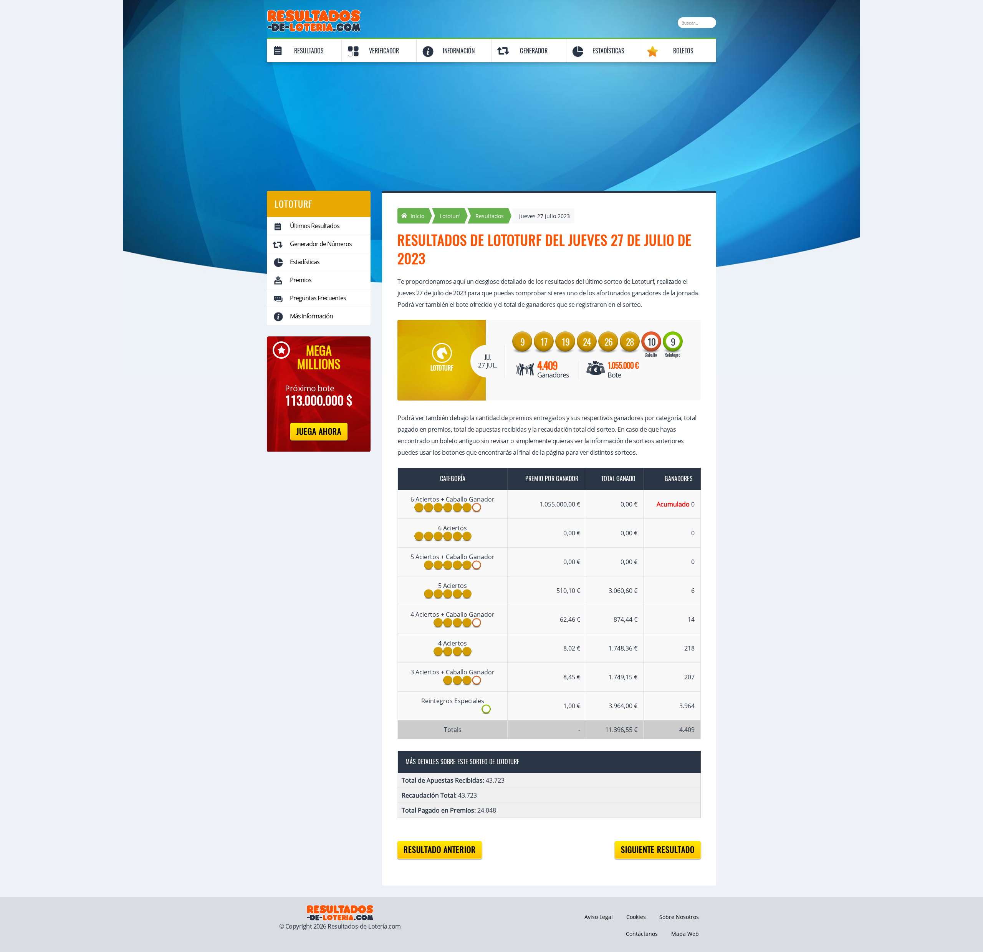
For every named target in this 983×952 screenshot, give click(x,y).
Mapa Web (685, 933)
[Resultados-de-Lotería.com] (314, 14)
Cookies (636, 917)
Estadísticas (608, 51)
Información (459, 51)
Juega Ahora (318, 431)
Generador (534, 51)
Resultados (309, 51)
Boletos (683, 51)
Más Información (311, 316)
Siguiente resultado (658, 849)
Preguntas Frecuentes (318, 298)
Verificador (384, 51)
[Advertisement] (491, 121)
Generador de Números (321, 244)
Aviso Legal (598, 917)
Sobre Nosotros (679, 917)
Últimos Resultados (314, 226)
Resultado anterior (440, 849)
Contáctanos (642, 933)
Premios (300, 280)
